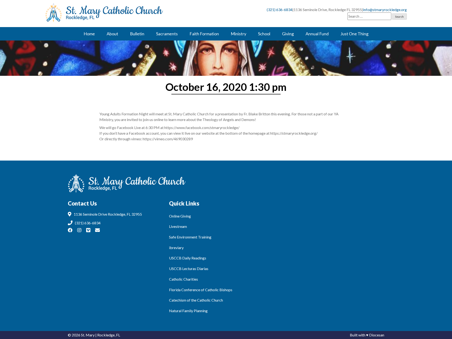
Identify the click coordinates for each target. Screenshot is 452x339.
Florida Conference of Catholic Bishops (200, 289)
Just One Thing (354, 33)
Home (89, 33)
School (264, 33)
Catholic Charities (183, 279)
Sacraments (167, 33)
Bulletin (137, 33)
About (112, 33)
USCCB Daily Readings (187, 258)
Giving (288, 33)
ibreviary (176, 247)
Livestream (178, 226)
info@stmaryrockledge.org (385, 9)
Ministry (238, 33)
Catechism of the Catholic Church (196, 300)
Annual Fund (317, 33)
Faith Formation (204, 33)
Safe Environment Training (190, 237)
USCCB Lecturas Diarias (188, 268)
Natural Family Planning (188, 310)
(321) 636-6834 (279, 9)
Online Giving (180, 216)
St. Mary (88, 335)
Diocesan (376, 335)
